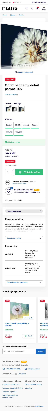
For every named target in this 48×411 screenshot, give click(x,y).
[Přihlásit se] (31, 8)
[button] (26, 8)
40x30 (17, 125)
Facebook (22, 374)
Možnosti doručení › (19, 183)
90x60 (35, 125)
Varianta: (9, 119)
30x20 (8, 125)
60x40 (26, 125)
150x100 (19, 132)
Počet (8, 172)
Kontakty (28, 388)
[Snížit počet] (12, 173)
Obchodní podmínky (10, 384)
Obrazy (12, 15)
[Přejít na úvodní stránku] (9, 8)
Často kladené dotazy (33, 384)
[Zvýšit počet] (12, 170)
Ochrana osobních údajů (12, 388)
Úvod (4, 15)
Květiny (21, 15)
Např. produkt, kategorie (18, 19)
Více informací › (11, 94)
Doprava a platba (9, 392)
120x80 (9, 132)
